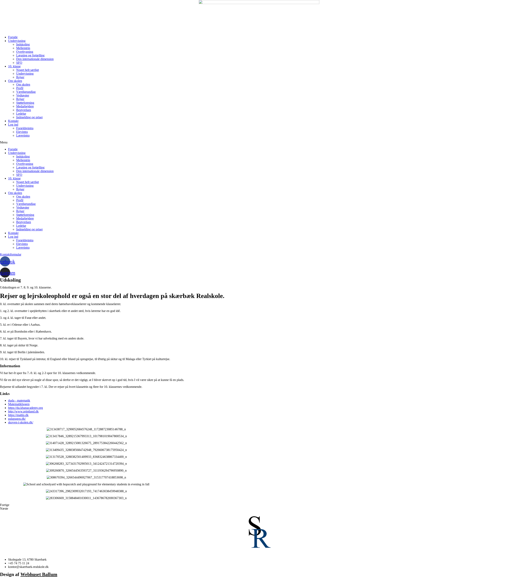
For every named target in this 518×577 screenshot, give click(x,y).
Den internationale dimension (35, 59)
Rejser (20, 77)
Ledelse (21, 113)
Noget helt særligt (27, 70)
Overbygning (24, 51)
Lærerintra (23, 135)
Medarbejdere (25, 106)
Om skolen (15, 81)
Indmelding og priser (29, 117)
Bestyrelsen (23, 110)
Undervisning (16, 40)
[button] (259, 142)
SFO (19, 62)
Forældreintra (24, 128)
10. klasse (14, 66)
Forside (13, 37)
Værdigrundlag (26, 91)
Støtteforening (25, 102)
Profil (19, 88)
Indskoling (23, 44)
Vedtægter (22, 95)
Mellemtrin (23, 48)
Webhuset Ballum (38, 574)
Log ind (13, 124)
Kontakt (13, 121)
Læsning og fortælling (30, 55)
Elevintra (22, 132)
